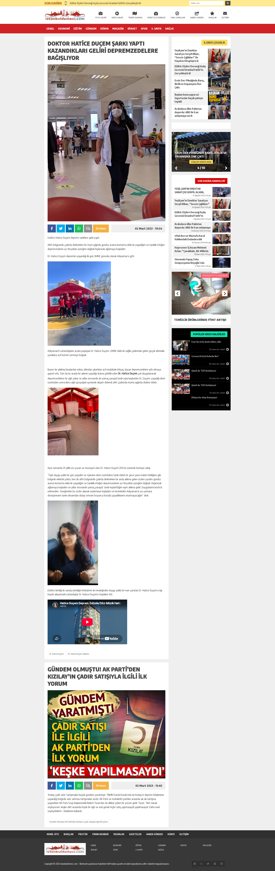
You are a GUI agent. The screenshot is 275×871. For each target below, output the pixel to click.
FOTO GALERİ (100, 17)
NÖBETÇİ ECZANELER (156, 17)
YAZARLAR (118, 834)
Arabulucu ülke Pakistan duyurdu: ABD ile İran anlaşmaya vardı (102, 3)
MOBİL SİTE (53, 834)
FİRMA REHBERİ (100, 834)
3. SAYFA (156, 28)
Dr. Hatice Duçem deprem (78, 654)
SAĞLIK (169, 28)
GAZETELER (135, 834)
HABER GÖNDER (197, 17)
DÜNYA (104, 28)
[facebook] (195, 863)
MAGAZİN (118, 28)
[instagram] (201, 863)
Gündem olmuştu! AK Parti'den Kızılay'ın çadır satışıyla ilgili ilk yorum (78, 821)
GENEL (50, 28)
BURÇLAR (213, 17)
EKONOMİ (64, 28)
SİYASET (132, 28)
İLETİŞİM (225, 17)
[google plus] (215, 863)
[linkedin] (221, 863)
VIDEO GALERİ (117, 17)
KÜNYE (171, 834)
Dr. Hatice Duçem (56, 654)
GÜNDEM (91, 28)
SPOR (144, 28)
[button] (66, 2)
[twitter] (208, 863)
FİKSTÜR (83, 834)
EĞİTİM (78, 28)
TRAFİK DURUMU (135, 17)
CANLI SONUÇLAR (177, 17)
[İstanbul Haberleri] (65, 15)
